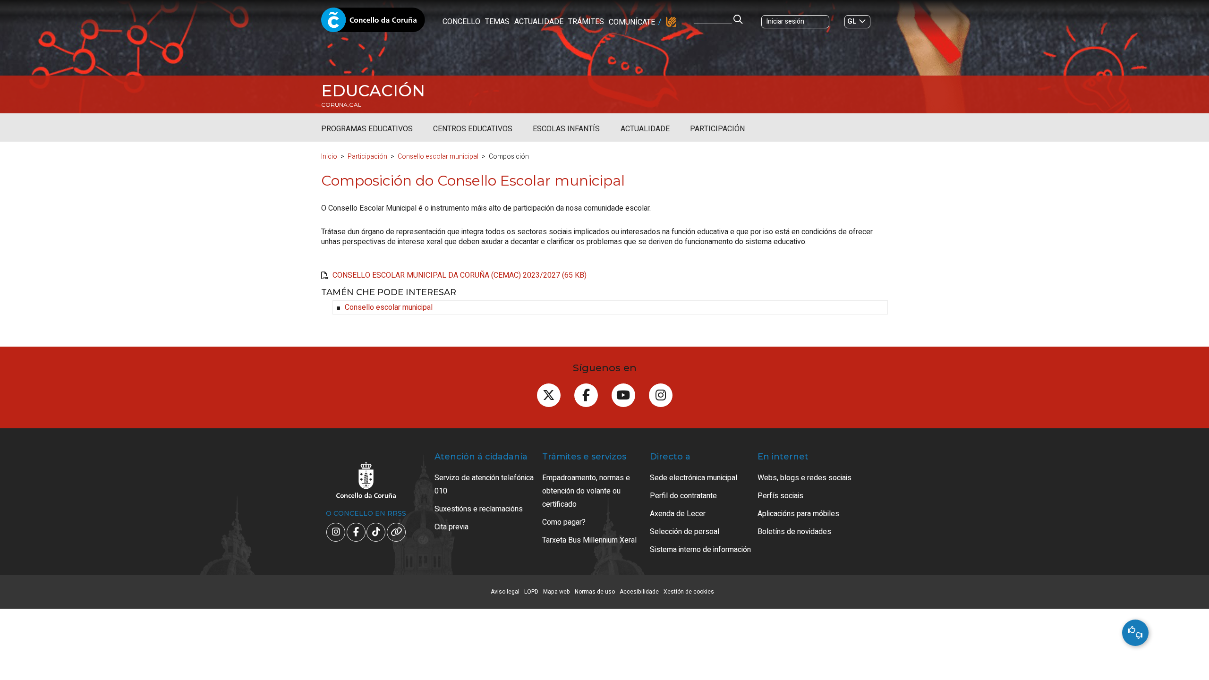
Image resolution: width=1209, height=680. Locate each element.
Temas (497, 21)
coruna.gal (341, 105)
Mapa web (556, 591)
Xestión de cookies (689, 591)
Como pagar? (564, 522)
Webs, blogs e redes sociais (804, 478)
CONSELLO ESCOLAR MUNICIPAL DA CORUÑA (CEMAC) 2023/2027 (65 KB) (459, 275)
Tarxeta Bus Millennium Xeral (589, 540)
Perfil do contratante (683, 496)
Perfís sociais (780, 496)
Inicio (329, 157)
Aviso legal (505, 591)
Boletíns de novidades (794, 531)
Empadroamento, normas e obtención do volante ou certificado (586, 491)
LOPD (531, 591)
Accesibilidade (639, 591)
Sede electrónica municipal (693, 478)
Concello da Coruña (373, 23)
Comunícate (632, 22)
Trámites (586, 21)
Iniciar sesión (785, 21)
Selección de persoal (684, 531)
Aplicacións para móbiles (798, 513)
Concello (461, 21)
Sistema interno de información (700, 549)
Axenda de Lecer (678, 513)
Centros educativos (472, 129)
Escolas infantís (566, 129)
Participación (717, 129)
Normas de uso (595, 591)
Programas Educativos (367, 129)
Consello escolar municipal (438, 157)
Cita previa (451, 527)
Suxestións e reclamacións (478, 509)
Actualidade (538, 21)
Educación (373, 91)
